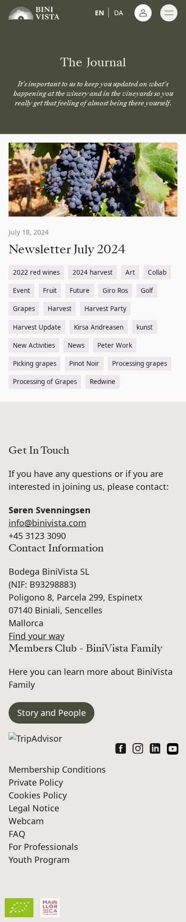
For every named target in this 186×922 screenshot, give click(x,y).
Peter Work (114, 345)
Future (80, 290)
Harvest (60, 308)
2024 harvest (92, 272)
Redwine (102, 381)
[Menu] (168, 12)
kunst (144, 327)
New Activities (34, 345)
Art (130, 272)
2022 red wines (36, 272)
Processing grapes (139, 363)
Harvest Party (105, 308)
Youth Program (39, 859)
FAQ (17, 833)
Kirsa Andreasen (99, 327)
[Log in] (143, 12)
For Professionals (43, 846)
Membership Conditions (57, 769)
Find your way (36, 636)
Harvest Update (37, 327)
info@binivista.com (47, 522)
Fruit (50, 290)
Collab (157, 272)
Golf (147, 290)
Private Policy (36, 782)
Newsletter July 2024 (67, 249)
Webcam (26, 821)
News (76, 345)
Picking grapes (34, 363)
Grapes (24, 308)
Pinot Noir (84, 363)
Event (21, 290)
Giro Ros (115, 290)
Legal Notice (34, 808)
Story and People (51, 712)
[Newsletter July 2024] (93, 180)
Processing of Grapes (45, 381)
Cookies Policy (38, 795)
